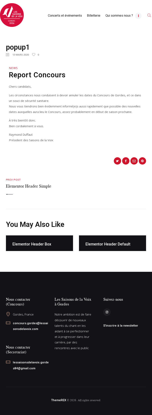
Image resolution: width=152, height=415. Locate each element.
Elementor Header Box (31, 244)
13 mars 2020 (20, 54)
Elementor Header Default (108, 244)
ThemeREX (58, 400)
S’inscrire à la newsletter (120, 325)
